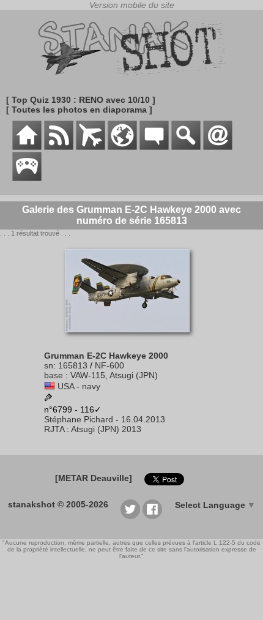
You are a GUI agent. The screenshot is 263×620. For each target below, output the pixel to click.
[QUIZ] (27, 178)
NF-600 (109, 365)
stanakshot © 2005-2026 (58, 504)
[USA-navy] (49, 386)
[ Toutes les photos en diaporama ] (79, 109)
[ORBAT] (90, 147)
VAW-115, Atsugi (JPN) (114, 375)
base (53, 375)
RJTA (54, 429)
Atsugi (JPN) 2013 (106, 429)
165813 (72, 365)
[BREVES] (58, 147)
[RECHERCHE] (186, 147)
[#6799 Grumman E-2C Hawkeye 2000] (132, 338)
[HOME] (27, 147)
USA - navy (78, 386)
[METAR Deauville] (93, 478)
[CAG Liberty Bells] (48, 398)
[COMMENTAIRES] (154, 147)
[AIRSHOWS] (122, 147)
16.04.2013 (143, 419)
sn (48, 365)
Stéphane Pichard (78, 419)
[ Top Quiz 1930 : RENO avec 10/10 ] (80, 100)
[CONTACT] (217, 147)
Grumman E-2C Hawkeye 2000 (106, 355)
